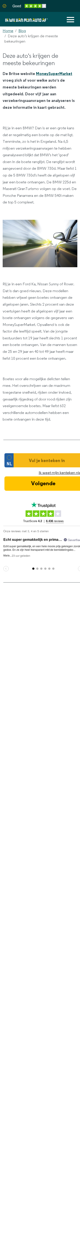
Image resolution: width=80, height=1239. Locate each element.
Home (8, 31)
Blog (22, 31)
